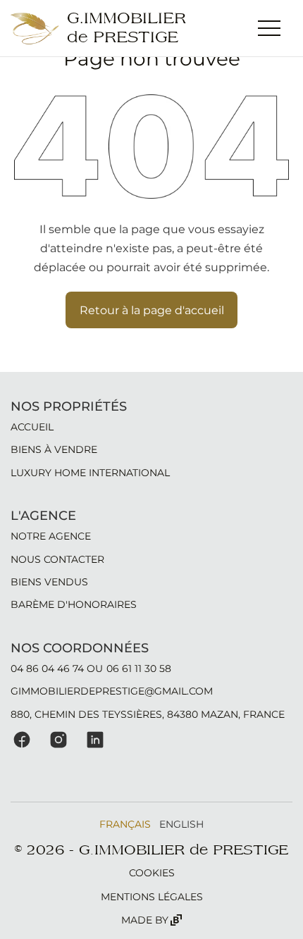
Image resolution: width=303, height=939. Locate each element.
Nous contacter (57, 559)
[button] (269, 28)
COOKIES (152, 872)
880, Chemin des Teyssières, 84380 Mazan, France (148, 714)
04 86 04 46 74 (47, 668)
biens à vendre (54, 449)
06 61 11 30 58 (138, 668)
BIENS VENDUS (49, 582)
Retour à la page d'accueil (152, 310)
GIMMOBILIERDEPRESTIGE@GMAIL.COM (112, 691)
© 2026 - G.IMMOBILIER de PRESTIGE (151, 850)
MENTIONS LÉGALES (152, 896)
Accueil (32, 427)
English (181, 824)
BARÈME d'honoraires (74, 604)
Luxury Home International (90, 472)
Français (125, 824)
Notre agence (51, 536)
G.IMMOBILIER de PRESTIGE (126, 28)
